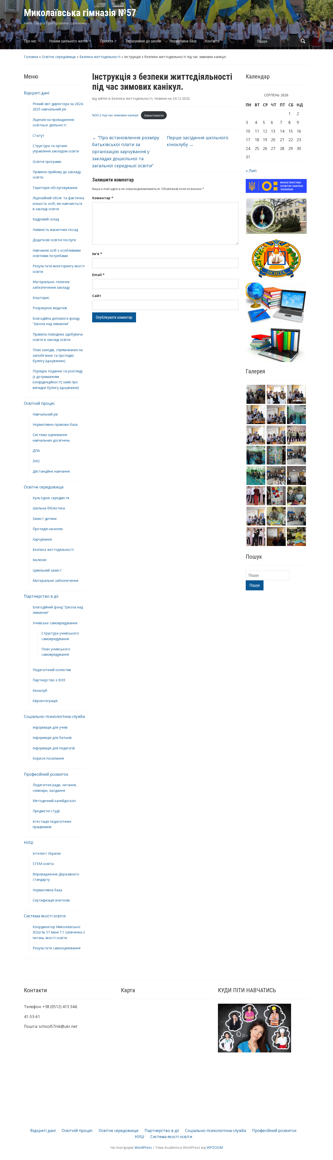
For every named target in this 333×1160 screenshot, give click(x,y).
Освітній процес (39, 403)
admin (103, 98)
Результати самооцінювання (56, 948)
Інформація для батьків (52, 737)
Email (98, 274)
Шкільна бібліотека (49, 508)
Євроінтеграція (45, 700)
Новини (160, 98)
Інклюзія (39, 559)
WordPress (143, 1147)
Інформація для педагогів (54, 748)
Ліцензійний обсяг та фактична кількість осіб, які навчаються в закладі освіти (58, 203)
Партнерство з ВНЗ (49, 680)
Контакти (212, 41)
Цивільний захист (47, 570)
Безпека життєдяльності (99, 56)
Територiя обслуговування (55, 187)
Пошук (303, 41)
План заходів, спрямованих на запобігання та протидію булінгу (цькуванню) (58, 355)
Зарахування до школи (143, 41)
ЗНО (36, 461)
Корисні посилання (48, 758)
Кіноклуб (40, 690)
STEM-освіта (43, 863)
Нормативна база (182, 41)
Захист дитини (45, 518)
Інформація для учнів (50, 727)
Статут (38, 135)
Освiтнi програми (47, 161)
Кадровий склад (46, 219)
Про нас (30, 41)
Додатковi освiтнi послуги (54, 240)
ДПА (36, 450)
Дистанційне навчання (51, 471)
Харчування (42, 539)
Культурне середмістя (51, 498)
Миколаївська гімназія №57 (80, 13)
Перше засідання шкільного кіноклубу (197, 141)
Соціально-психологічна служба (54, 716)
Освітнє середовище (59, 56)
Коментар (102, 198)
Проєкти (106, 41)
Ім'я (97, 253)
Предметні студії (46, 811)
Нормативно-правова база (55, 424)
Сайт (96, 295)
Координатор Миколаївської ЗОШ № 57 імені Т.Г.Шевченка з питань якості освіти (59, 932)
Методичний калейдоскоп (54, 800)
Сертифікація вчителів (51, 900)
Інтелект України (47, 853)
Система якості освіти (45, 916)
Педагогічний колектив (52, 669)
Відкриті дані (36, 93)
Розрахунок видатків (50, 308)
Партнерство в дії (41, 596)
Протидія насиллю (48, 528)
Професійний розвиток (46, 774)
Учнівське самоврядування (55, 623)
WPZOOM (215, 1147)
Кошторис (41, 297)
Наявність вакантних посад (55, 229)
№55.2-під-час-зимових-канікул (115, 115)
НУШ (28, 842)
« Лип (251, 170)
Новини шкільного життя (68, 41)
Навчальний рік (45, 414)
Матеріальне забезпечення (55, 580)
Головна (31, 56)
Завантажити (154, 115)
